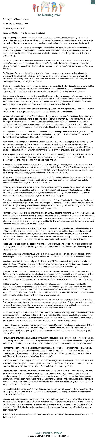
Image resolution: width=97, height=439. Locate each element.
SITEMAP (58, 433)
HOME (38, 433)
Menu (93, 2)
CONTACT (47, 433)
